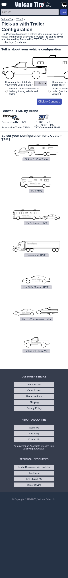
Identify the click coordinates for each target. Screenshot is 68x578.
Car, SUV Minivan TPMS (36, 287)
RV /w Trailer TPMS (36, 223)
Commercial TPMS (36, 255)
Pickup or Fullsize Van (36, 351)
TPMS (19, 19)
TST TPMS (42, 122)
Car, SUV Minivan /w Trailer (36, 319)
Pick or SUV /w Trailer (36, 159)
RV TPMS (36, 191)
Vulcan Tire (7, 19)
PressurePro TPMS (13, 122)
